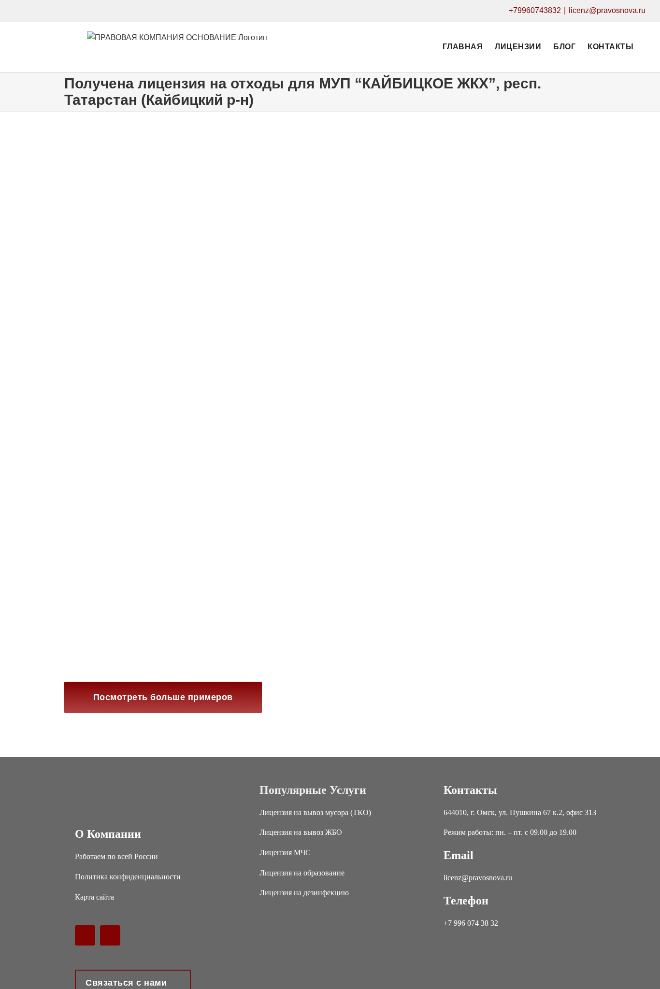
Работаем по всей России (116, 856)
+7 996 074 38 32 (471, 923)
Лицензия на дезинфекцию (304, 893)
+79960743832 (535, 10)
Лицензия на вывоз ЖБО (300, 832)
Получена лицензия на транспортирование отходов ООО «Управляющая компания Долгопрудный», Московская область (188, 382)
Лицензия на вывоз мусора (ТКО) (315, 812)
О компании (108, 834)
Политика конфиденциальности (128, 877)
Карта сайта (94, 897)
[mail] (110, 935)
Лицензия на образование (301, 873)
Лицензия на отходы (94, 407)
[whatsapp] (85, 935)
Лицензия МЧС (285, 852)
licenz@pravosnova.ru (607, 10)
